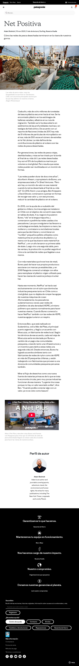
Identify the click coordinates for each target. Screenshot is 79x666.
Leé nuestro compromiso (39, 591)
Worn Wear (13, 2)
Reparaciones (41, 628)
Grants (19, 2)
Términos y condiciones (13, 652)
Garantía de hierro (61, 628)
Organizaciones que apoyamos (39, 575)
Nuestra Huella (39, 559)
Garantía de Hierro (39, 527)
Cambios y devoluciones (18, 628)
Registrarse (13, 612)
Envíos (47, 622)
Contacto (33, 622)
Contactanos (10, 642)
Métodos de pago (11, 649)
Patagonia (5, 2)
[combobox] (39, 13)
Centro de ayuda (15, 622)
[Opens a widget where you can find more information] (71, 662)
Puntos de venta (71, 2)
